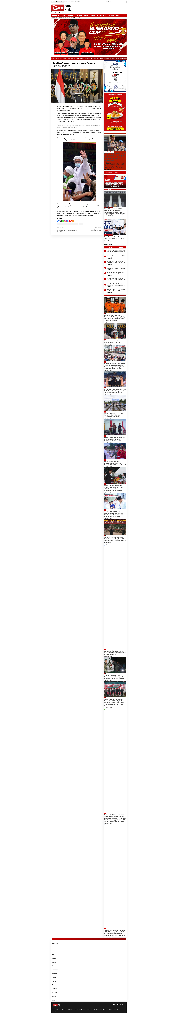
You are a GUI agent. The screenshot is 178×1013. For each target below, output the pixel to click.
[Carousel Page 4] (116, 186)
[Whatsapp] (53, 117)
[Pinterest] (118, 1005)
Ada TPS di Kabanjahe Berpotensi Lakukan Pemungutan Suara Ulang (92, 229)
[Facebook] (58, 221)
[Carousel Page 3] (115, 186)
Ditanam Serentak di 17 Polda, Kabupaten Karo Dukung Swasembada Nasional (116, 290)
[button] (125, 2)
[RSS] (125, 1005)
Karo (105, 313)
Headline (109, 151)
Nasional (58, 66)
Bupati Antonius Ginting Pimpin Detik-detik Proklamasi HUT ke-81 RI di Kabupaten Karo (115, 652)
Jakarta (66, 224)
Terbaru (120, 247)
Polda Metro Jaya (74, 224)
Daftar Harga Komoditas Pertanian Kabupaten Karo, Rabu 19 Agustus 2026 (116, 284)
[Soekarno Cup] (90, 36)
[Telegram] (68, 221)
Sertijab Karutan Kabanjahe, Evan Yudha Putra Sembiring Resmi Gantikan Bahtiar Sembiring (115, 390)
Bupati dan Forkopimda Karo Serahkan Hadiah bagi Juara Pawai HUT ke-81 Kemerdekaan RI (115, 463)
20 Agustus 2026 (108, 370)
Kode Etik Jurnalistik (91, 1009)
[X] (60, 221)
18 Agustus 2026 (108, 242)
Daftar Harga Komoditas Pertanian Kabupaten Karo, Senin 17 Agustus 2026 (116, 262)
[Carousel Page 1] (111, 186)
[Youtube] (70, 221)
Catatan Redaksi (108, 207)
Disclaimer (98, 1009)
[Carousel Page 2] (113, 186)
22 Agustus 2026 (108, 162)
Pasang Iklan (55, 1010)
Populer (109, 247)
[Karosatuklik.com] (61, 8)
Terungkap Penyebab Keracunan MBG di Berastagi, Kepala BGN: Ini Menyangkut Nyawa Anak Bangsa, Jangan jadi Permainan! (116, 256)
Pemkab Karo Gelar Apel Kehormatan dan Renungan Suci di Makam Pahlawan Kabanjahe (114, 676)
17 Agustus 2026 (108, 518)
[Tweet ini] (53, 110)
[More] (73, 221)
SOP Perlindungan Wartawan (79, 1009)
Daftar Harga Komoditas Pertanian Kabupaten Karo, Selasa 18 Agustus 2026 (114, 184)
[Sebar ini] (53, 106)
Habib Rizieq (60, 224)
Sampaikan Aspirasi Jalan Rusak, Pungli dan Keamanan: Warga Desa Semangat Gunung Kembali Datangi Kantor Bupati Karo (116, 251)
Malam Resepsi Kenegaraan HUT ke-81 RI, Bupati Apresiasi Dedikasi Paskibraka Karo (114, 439)
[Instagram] (65, 221)
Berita (53, 66)
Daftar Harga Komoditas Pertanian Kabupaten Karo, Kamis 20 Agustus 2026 (116, 279)
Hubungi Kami (116, 1009)
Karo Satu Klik (65, 1009)
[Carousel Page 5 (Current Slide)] (118, 186)
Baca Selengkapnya (107, 169)
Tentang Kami (105, 1009)
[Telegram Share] (53, 113)
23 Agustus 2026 (108, 322)
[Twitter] (116, 1005)
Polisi (80, 224)
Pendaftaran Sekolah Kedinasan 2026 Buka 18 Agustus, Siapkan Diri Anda (114, 238)
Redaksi (110, 1009)
